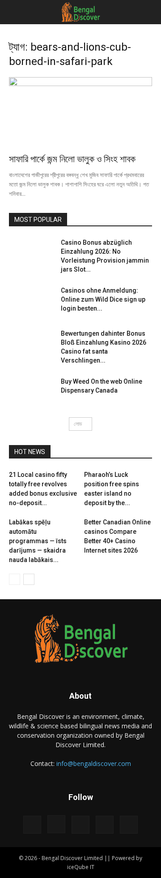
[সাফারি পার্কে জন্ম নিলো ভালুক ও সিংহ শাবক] (80, 112)
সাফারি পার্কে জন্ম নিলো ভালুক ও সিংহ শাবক (72, 159)
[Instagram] (56, 824)
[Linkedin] (80, 825)
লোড (78, 424)
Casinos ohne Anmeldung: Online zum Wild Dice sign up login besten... (103, 299)
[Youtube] (129, 825)
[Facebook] (32, 825)
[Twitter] (105, 825)
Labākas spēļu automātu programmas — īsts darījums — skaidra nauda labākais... (38, 541)
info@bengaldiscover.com (93, 763)
